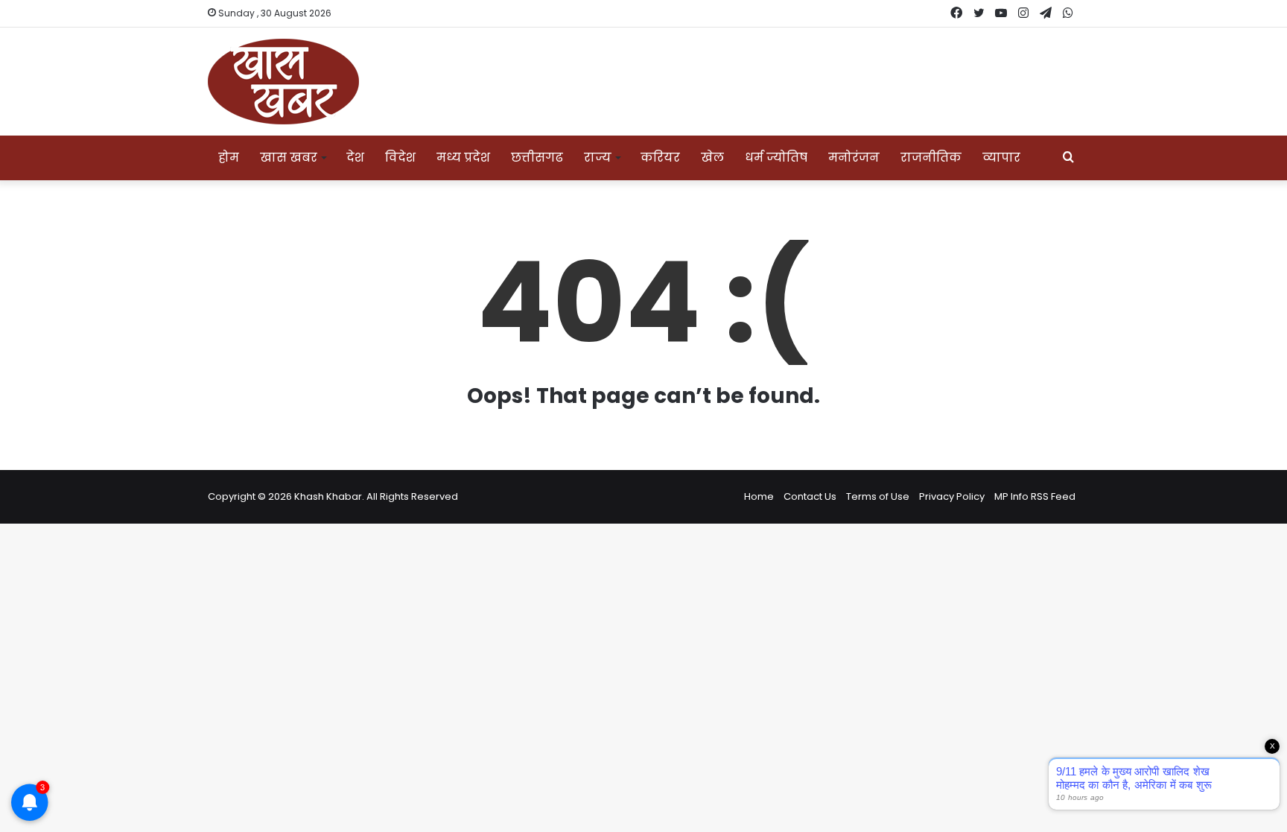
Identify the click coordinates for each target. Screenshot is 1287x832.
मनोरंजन (854, 157)
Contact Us (810, 496)
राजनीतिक (931, 157)
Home (759, 496)
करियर (660, 157)
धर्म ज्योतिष (776, 157)
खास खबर (288, 157)
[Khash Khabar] (283, 81)
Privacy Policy (952, 496)
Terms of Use (877, 496)
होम (228, 157)
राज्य (597, 157)
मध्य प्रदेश (463, 157)
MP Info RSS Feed (1034, 496)
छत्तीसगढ (537, 157)
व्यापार (1001, 157)
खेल (712, 157)
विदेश (400, 157)
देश (355, 157)
